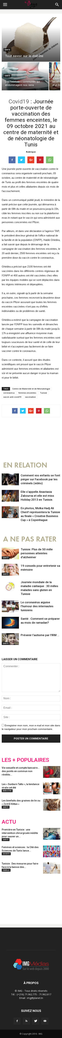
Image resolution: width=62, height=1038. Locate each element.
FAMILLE (6, 870)
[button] (57, 4)
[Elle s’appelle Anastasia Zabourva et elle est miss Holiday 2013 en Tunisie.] (10, 496)
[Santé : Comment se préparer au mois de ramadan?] (10, 623)
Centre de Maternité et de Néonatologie (31, 388)
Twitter (21, 896)
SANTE (7, 50)
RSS (34, 896)
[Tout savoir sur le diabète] (31, 39)
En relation (25, 465)
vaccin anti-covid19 (12, 397)
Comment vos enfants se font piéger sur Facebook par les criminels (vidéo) (40, 479)
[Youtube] (45, 1021)
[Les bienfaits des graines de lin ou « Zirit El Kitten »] (51, 805)
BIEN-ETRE (7, 790)
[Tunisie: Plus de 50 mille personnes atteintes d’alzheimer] (10, 553)
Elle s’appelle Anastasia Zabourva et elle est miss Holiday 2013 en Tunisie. (37, 495)
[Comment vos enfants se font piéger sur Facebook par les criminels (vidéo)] (10, 479)
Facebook (8, 896)
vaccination (30, 397)
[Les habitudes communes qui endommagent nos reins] (25, 76)
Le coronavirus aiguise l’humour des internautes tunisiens (37, 606)
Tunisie (43, 392)
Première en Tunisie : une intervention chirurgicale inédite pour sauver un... (20, 833)
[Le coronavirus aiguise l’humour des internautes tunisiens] (10, 606)
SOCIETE (6, 854)
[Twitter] (35, 1021)
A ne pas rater (29, 539)
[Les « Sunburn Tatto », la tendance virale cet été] (51, 788)
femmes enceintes (27, 392)
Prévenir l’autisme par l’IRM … (40, 635)
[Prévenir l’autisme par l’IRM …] (10, 639)
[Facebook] (17, 1021)
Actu (9, 821)
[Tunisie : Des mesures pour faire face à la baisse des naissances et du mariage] (51, 868)
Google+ (47, 896)
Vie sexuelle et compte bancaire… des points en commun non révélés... (20, 771)
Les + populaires (25, 760)
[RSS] (26, 1021)
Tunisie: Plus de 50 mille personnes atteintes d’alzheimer (37, 553)
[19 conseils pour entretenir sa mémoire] (10, 570)
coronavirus (9, 392)
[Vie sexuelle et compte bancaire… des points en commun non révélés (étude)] (51, 772)
